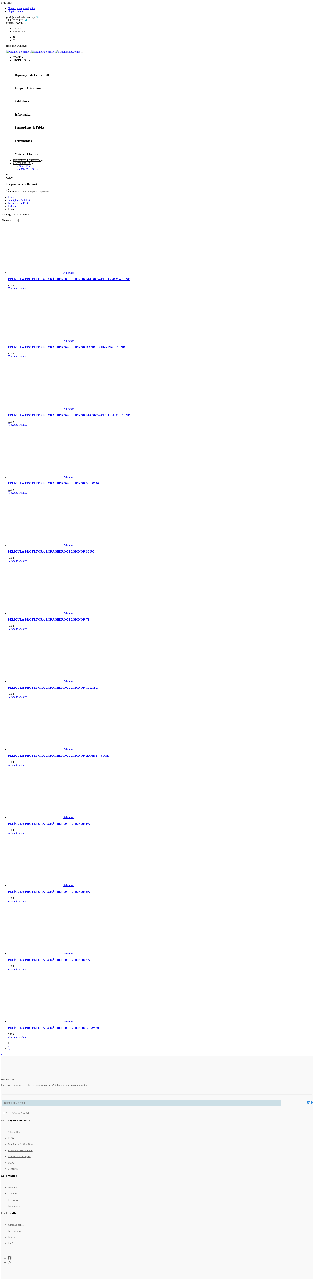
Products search (18, 191)
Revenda (12, 1237)
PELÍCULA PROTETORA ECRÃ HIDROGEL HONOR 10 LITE (53, 687)
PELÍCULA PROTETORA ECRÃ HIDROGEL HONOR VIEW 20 (53, 1028)
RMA (11, 1243)
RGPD (11, 1162)
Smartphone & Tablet (19, 200)
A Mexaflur (14, 1132)
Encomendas (15, 1231)
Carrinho (12, 1193)
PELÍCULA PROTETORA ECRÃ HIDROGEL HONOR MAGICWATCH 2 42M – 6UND (69, 415)
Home (11, 197)
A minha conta (16, 1224)
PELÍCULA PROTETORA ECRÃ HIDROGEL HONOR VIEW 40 (53, 483)
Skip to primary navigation (21, 8)
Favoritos (13, 1200)
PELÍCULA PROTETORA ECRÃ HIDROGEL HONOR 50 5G (51, 551)
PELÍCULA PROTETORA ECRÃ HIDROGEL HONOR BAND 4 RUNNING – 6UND (66, 347)
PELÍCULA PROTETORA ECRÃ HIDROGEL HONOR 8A (49, 891)
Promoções (14, 1206)
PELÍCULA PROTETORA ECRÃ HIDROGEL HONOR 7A (49, 960)
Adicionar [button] (68, 272)
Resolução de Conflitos (20, 1144)
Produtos (12, 1187)
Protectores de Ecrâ (18, 203)
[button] (16, 23)
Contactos (13, 1168)
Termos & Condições (19, 1156)
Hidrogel (12, 206)
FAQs (11, 1138)
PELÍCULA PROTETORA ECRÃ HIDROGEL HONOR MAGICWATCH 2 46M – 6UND (69, 279)
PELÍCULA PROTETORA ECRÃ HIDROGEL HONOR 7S (49, 619)
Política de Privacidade (20, 1150)
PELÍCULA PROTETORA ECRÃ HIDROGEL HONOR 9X (49, 823)
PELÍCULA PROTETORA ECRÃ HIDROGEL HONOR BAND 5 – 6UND (58, 755)
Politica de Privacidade (21, 1113)
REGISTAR (19, 31)
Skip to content (15, 11)
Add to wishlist (18, 288)
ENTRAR (18, 28)
